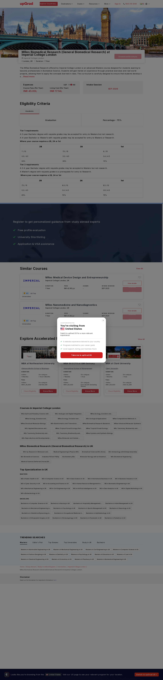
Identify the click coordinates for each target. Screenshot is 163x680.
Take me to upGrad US (81, 355)
